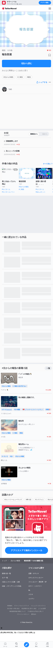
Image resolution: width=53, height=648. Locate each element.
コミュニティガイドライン (38, 605)
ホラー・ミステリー (35, 586)
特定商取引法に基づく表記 (29, 608)
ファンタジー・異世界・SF (37, 582)
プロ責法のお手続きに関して (35, 611)
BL (29, 590)
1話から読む (26, 63)
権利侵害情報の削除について (17, 611)
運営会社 (33, 614)
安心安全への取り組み (13, 608)
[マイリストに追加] (49, 55)
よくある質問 (42, 608)
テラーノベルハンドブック (21, 605)
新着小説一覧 (6, 573)
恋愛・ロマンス (33, 573)
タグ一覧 (5, 578)
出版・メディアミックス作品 (11, 586)
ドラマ (30, 594)
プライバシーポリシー (23, 614)
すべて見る (47, 164)
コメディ (31, 599)
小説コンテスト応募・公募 (11, 582)
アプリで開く (44, 2)
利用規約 (9, 605)
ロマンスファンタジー (35, 578)
